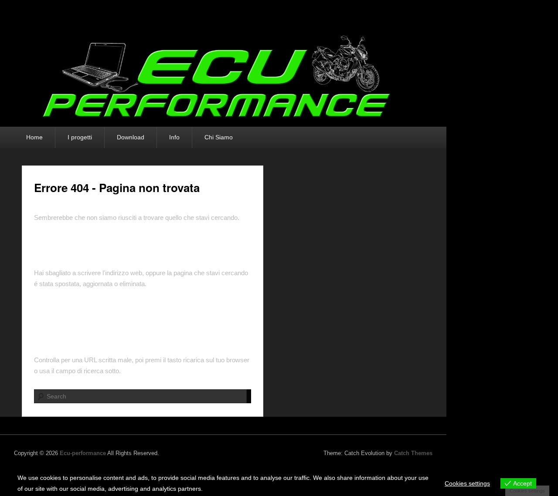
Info (174, 137)
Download (130, 137)
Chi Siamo (218, 137)
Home (34, 137)
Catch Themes (413, 453)
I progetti (80, 137)
